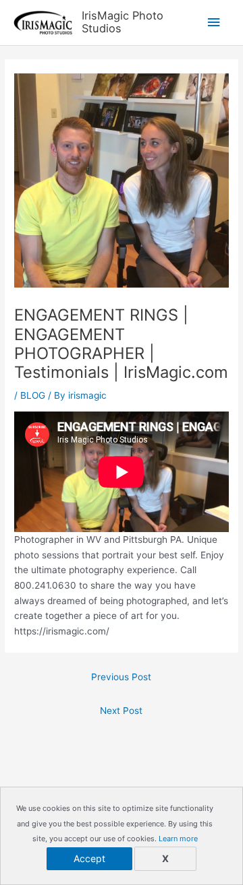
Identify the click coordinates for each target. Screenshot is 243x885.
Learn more (178, 838)
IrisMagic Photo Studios (122, 22)
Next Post (121, 710)
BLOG (32, 395)
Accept (89, 858)
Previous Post (121, 676)
